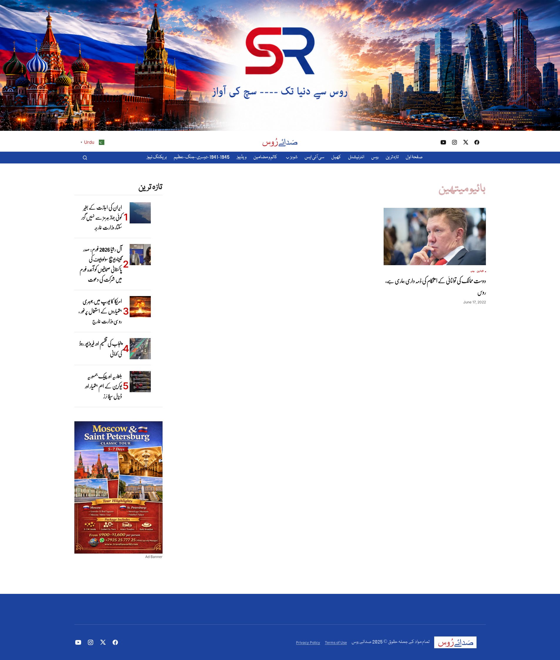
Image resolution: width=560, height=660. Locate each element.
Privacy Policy (308, 642)
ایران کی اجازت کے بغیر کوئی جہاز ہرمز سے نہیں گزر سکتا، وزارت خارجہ (101, 217)
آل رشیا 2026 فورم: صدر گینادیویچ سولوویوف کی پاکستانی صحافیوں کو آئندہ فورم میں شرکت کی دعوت (101, 264)
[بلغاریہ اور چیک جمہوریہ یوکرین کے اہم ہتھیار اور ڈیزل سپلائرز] (140, 381)
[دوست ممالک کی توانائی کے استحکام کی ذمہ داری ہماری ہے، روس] (435, 236)
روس (472, 271)
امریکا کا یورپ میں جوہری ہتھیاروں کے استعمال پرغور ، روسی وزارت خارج (100, 311)
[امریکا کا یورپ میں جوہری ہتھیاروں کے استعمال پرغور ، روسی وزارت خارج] (140, 306)
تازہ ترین (480, 271)
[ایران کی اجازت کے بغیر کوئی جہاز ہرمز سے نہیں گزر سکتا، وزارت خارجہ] (140, 212)
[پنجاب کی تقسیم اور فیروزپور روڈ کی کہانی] (140, 348)
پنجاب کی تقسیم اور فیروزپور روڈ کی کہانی (100, 348)
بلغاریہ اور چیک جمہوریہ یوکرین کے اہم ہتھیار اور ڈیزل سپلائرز (103, 386)
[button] (85, 157)
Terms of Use (336, 642)
